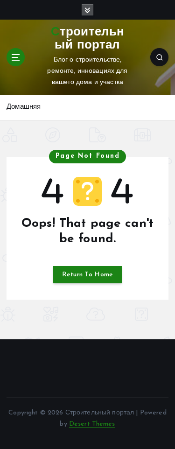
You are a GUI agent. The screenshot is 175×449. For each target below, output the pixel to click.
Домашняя (24, 107)
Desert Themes (92, 424)
